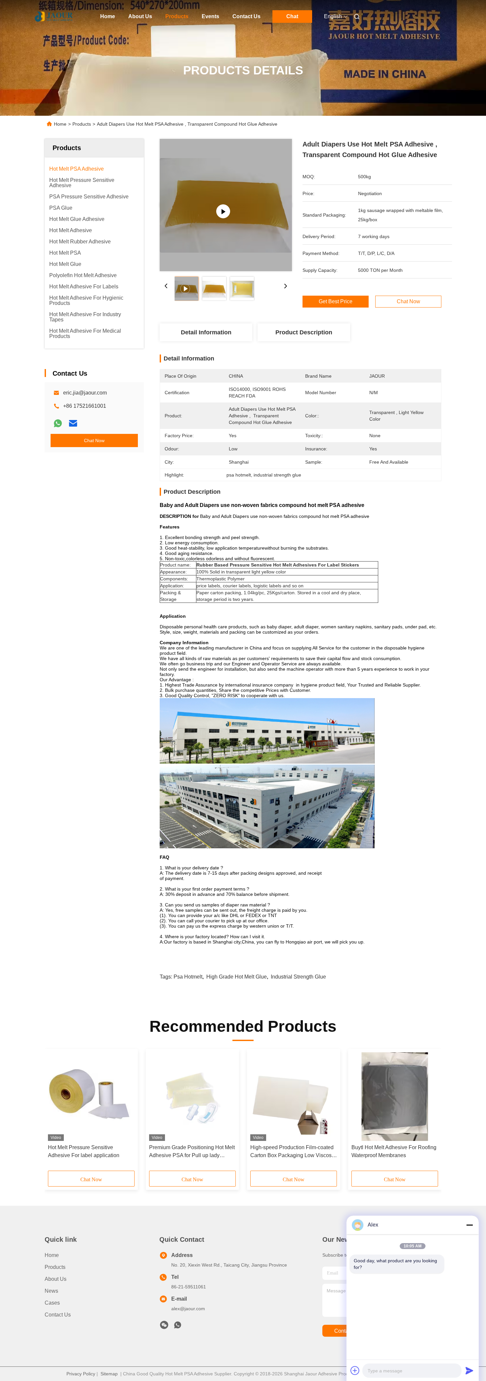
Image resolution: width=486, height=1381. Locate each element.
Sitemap (109, 1373)
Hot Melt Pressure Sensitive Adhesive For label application (83, 1151)
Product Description (303, 332)
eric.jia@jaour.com (85, 393)
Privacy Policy (80, 1373)
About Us (140, 16)
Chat (292, 16)
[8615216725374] (177, 1326)
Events (210, 16)
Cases (52, 1303)
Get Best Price (335, 301)
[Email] (73, 423)
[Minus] (469, 1225)
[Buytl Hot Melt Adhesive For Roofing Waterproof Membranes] (394, 1096)
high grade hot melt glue (236, 977)
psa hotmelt (188, 977)
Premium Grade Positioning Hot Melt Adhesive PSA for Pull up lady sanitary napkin (192, 1152)
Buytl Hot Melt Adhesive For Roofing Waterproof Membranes (393, 1151)
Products (176, 16)
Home (107, 16)
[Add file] (355, 1370)
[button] (56, 1112)
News (51, 1291)
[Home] (54, 16)
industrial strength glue (298, 977)
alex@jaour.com (188, 1308)
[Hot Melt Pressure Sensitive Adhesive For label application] (91, 1096)
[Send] (469, 1370)
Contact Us (246, 16)
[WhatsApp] (58, 423)
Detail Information (206, 332)
